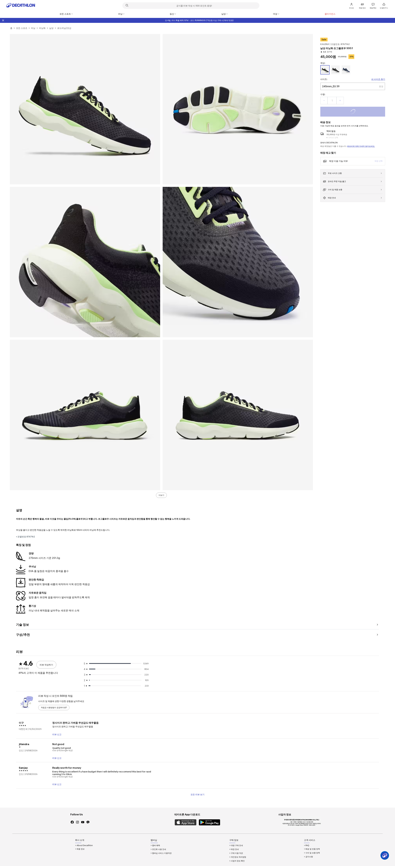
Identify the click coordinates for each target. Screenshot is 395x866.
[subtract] (324, 100)
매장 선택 (379, 161)
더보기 (161, 495)
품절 (357, 112)
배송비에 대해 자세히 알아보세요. (361, 146)
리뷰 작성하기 (46, 664)
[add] (340, 100)
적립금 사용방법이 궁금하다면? (54, 707)
